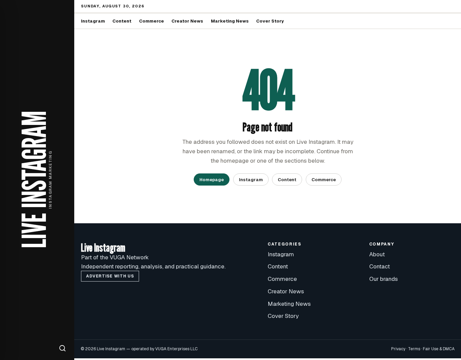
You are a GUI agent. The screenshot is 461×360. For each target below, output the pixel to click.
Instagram (93, 21)
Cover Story (270, 21)
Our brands (383, 279)
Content (121, 21)
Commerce (151, 21)
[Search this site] (62, 348)
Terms (414, 349)
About (377, 254)
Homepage (211, 180)
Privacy (398, 349)
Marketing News (230, 21)
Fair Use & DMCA (439, 349)
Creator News (187, 21)
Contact (379, 266)
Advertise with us (110, 276)
